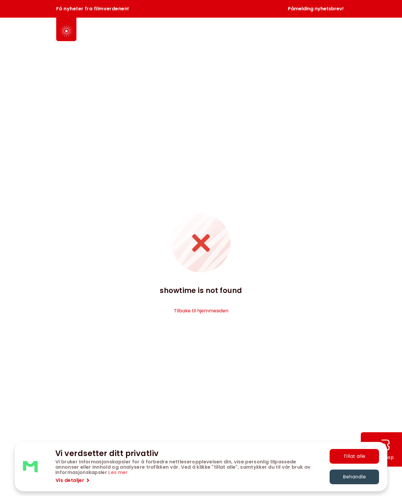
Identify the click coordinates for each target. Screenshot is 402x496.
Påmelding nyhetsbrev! (316, 8)
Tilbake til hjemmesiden (201, 310)
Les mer (118, 472)
